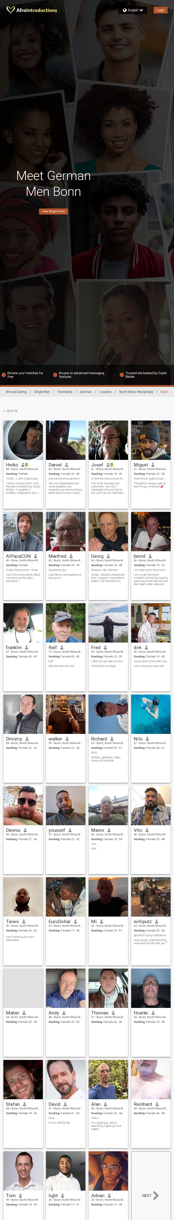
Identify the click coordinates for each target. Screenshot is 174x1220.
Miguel (141, 465)
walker (55, 739)
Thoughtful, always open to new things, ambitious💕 (150, 485)
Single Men (42, 392)
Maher (12, 1013)
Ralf (52, 647)
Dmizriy (14, 739)
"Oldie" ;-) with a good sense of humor (23, 478)
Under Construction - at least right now (23, 570)
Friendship (65, 392)
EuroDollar (59, 921)
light (53, 1195)
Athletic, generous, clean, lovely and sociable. (106, 759)
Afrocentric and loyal (103, 666)
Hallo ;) (95, 1118)
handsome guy (57, 570)
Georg (97, 556)
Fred (96, 647)
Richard (99, 739)
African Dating (16, 392)
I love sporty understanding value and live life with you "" (150, 942)
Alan (96, 1104)
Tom (11, 1195)
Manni (97, 830)
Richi (94, 752)
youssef (56, 830)
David (54, 1104)
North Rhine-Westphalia (136, 392)
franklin (14, 647)
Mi (94, 921)
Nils (138, 739)
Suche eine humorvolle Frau (150, 661)
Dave (51, 1118)
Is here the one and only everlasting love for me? (108, 478)
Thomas (100, 1013)
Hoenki (141, 1013)
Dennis (13, 830)
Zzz (93, 844)
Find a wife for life (59, 1122)
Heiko (12, 465)
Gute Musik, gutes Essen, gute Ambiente (151, 478)
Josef (97, 465)
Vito (138, 830)
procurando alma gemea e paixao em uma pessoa (65, 478)
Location (105, 392)
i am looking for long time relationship (151, 570)
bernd (139, 556)
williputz (143, 921)
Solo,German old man (61, 666)
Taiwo (12, 921)
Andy (53, 1013)
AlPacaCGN (18, 556)
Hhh (93, 848)
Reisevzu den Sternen (104, 570)
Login (160, 10)
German (86, 392)
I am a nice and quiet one (149, 666)
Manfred (57, 556)
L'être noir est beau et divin (107, 661)
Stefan (13, 1104)
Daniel (55, 465)
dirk (138, 647)
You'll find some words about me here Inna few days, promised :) (23, 578)
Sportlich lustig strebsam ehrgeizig (151, 935)
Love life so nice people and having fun (64, 576)
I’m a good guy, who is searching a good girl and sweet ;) (106, 1126)
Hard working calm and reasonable (20, 938)
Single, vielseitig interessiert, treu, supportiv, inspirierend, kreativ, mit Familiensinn (108, 578)
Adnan (97, 1195)
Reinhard (143, 1104)
